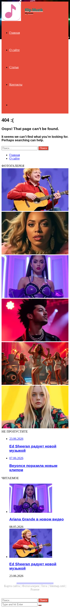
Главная (14, 32)
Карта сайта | (13, 586)
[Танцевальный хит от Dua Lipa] (35, 364)
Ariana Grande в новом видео (36, 519)
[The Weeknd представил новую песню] (35, 320)
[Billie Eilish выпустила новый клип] (35, 407)
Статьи (14, 67)
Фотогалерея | (31, 586)
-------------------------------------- (35, 582)
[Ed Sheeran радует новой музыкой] (35, 190)
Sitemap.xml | (57, 586)
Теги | (45, 586)
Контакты (15, 84)
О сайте (14, 50)
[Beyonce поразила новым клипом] (35, 233)
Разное (35, 589)
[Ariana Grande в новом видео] (35, 277)
